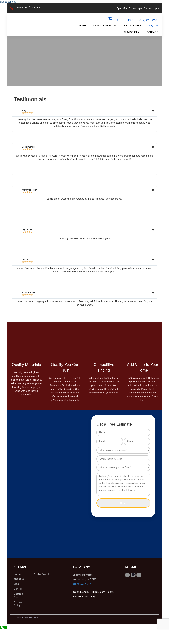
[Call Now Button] (3, 627)
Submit (123, 503)
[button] (127, 575)
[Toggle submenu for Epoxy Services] (115, 25)
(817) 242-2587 (82, 584)
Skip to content (8, 1)
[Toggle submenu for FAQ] (156, 25)
